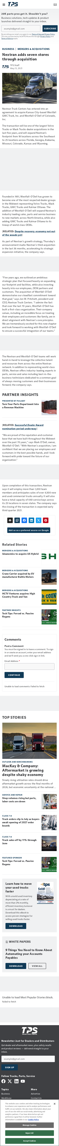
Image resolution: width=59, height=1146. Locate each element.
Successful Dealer (25, 424)
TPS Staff (14, 65)
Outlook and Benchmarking (17, 762)
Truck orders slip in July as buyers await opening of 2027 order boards (20, 822)
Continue (14, 675)
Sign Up (9, 1067)
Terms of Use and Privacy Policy (43, 34)
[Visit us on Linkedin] (16, 1080)
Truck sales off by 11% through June (19, 842)
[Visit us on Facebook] (3, 1080)
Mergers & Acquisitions (34, 48)
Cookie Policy (33, 1119)
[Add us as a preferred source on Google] (17, 520)
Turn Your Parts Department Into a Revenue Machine (20, 406)
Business (8, 48)
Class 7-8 (7, 816)
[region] (29, 1122)
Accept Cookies (29, 1141)
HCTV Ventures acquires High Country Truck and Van (18, 595)
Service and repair (12, 795)
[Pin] (45, 520)
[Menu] (3, 4)
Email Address (12, 661)
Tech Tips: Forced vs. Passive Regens (18, 615)
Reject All (29, 1133)
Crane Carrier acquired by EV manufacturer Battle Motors (18, 575)
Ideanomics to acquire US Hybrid (20, 553)
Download (16, 926)
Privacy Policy (45, 36)
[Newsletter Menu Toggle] (55, 4)
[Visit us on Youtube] (23, 1080)
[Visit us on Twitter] (10, 1080)
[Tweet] (38, 520)
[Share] (24, 520)
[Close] (55, 1104)
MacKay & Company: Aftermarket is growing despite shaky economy (22, 770)
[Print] (10, 520)
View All (37, 966)
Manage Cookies (29, 1125)
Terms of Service (7, 38)
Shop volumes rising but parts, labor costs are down (19, 800)
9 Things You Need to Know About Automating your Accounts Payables (28, 954)
